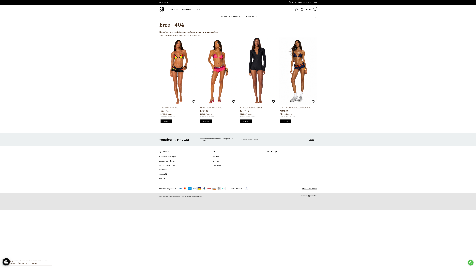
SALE (197, 9)
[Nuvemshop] (309, 197)
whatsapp (163, 170)
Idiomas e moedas (309, 188)
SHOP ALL (174, 9)
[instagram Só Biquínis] (268, 151)
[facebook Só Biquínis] (272, 151)
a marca (216, 157)
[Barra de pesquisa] (296, 9)
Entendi (34, 263)
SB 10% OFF (163, 2)
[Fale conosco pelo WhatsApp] (471, 263)
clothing (216, 161)
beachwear (217, 165)
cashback (163, 178)
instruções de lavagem (167, 157)
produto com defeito (167, 161)
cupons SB (163, 174)
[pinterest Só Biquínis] (276, 151)
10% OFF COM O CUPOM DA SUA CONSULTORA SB (238, 16)
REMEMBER (187, 9)
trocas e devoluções (167, 165)
